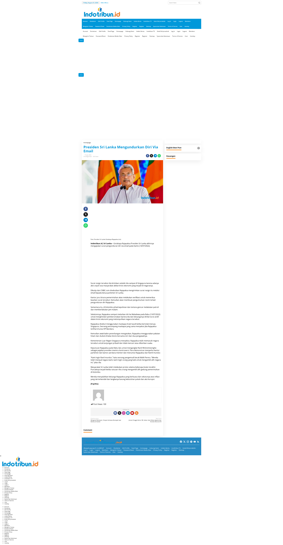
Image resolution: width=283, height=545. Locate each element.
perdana (112, 353)
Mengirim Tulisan (115, 450)
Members (105, 450)
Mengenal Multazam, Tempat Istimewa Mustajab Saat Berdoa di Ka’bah (106, 420)
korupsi (151, 379)
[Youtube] (132, 413)
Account (109, 448)
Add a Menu (104, 3)
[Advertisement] (141, 57)
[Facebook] (115, 413)
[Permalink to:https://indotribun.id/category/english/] (198, 148)
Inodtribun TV (176, 448)
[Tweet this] (151, 155)
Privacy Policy (157, 450)
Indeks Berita (165, 448)
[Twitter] (119, 413)
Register (166, 450)
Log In (85, 450)
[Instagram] (123, 413)
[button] (199, 3)
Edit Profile (125, 448)
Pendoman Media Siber (143, 450)
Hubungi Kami (154, 448)
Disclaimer (117, 448)
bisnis (114, 336)
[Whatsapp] (159, 155)
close (81, 40)
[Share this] (147, 155)
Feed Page (134, 448)
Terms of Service (105, 452)
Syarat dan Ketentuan (90, 452)
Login (91, 450)
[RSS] (136, 413)
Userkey (120, 452)
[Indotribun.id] (101, 12)
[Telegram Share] (155, 155)
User (114, 452)
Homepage (143, 448)
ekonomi (104, 319)
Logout (97, 450)
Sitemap (181, 450)
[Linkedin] (128, 413)
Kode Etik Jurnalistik (189, 448)
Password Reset (128, 450)
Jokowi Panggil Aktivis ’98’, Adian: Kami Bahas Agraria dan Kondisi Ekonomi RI (145, 420)
